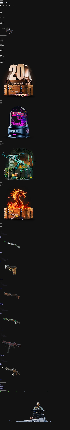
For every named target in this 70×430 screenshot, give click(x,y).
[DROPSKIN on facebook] (2, 382)
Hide (1, 62)
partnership (1, 383)
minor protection (2, 389)
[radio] (1, 0)
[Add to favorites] (1, 100)
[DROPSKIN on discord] (3, 382)
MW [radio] (2, 35)
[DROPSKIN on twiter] (5, 382)
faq (0, 384)
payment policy (2, 388)
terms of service (2, 386)
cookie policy (1, 387)
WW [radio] (4, 35)
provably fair (1, 385)
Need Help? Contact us (3, 390)
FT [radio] (3, 35)
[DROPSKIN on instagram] (1, 382)
